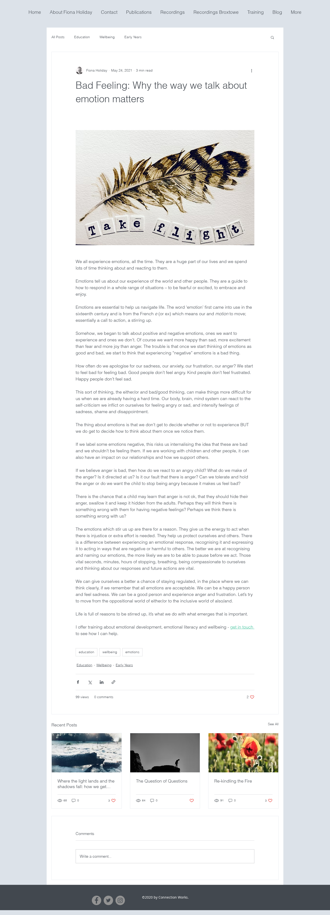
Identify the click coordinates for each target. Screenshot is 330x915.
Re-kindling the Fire (233, 781)
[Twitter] (108, 900)
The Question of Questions (161, 781)
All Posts (58, 37)
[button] (272, 37)
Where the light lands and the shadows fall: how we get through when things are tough (86, 783)
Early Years (133, 37)
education (86, 652)
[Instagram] (120, 900)
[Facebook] (96, 900)
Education (82, 37)
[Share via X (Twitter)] (89, 682)
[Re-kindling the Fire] (243, 752)
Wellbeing (107, 37)
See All (273, 724)
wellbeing (109, 652)
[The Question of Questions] (165, 752)
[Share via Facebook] (78, 682)
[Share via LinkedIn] (101, 682)
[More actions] (251, 70)
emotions (132, 652)
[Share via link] (113, 682)
